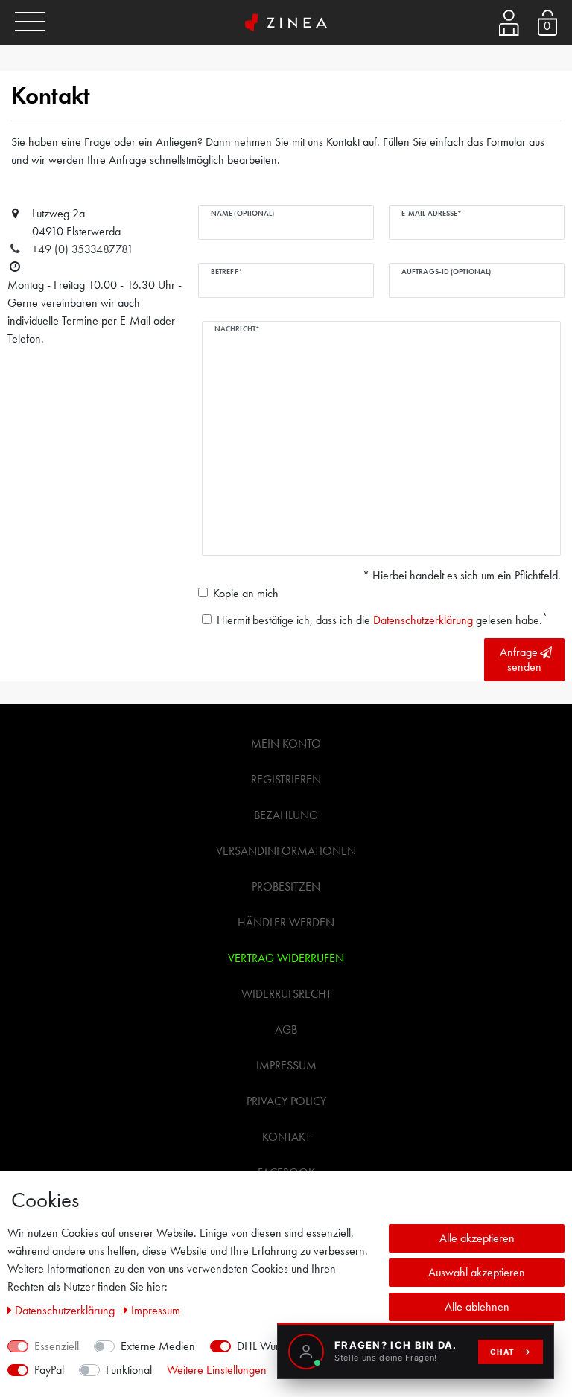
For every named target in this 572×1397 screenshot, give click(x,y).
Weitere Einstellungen (217, 1370)
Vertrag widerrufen (286, 958)
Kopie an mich (246, 593)
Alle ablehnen (477, 1306)
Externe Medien (158, 1346)
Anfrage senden (521, 659)
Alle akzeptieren (477, 1238)
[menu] (30, 22)
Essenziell (56, 1346)
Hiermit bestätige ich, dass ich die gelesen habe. (382, 619)
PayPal (49, 1370)
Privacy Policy (286, 1101)
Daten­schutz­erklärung (66, 1310)
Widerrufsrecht (286, 994)
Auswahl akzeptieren (476, 1272)
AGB (286, 1029)
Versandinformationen (286, 851)
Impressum (286, 1065)
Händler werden (286, 922)
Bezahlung (286, 815)
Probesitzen (286, 886)
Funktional (129, 1370)
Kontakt (286, 1137)
